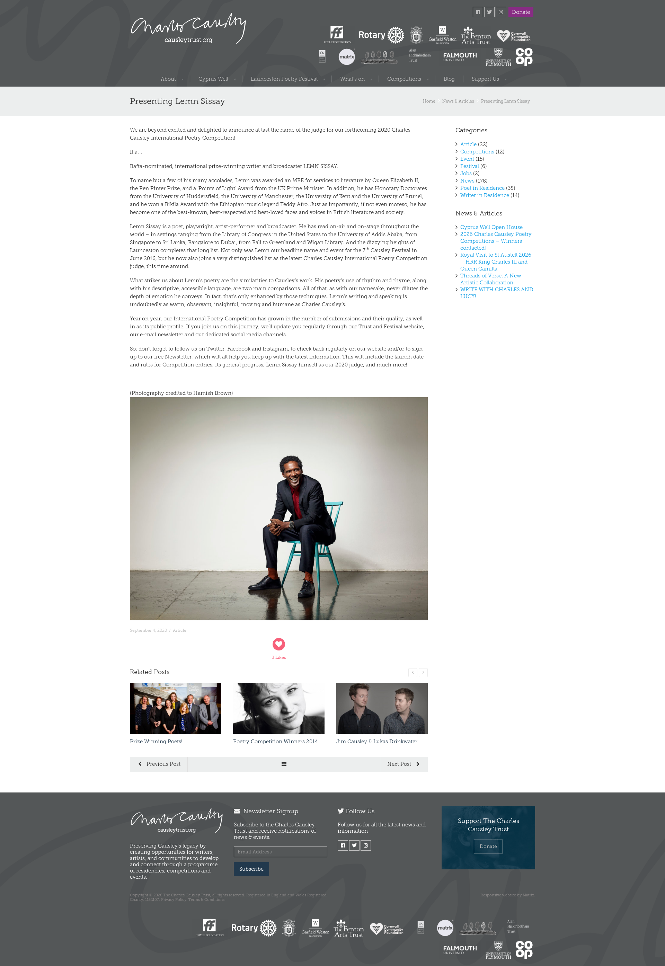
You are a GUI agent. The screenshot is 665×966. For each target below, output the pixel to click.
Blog (449, 79)
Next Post (400, 764)
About (168, 79)
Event (467, 159)
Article (179, 630)
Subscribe (251, 869)
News (467, 181)
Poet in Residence (482, 188)
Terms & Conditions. (206, 899)
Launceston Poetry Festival (284, 79)
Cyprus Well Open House (491, 227)
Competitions (404, 79)
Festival (469, 166)
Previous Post (162, 764)
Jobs (466, 173)
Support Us (485, 79)
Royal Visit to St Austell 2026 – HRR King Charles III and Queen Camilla (495, 262)
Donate (521, 12)
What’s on (352, 79)
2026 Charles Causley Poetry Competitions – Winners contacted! (496, 241)
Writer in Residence (484, 195)
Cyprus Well (213, 79)
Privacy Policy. (174, 899)
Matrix (528, 895)
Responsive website (498, 895)
